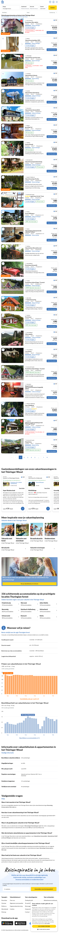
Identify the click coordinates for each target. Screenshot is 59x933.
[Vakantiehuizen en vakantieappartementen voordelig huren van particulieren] (2, 2)
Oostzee (3, 903)
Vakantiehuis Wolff (52, 836)
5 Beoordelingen (36, 25)
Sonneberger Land (36, 825)
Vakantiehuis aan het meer (32, 57)
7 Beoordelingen (36, 285)
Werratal (11, 807)
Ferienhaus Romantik (31, 265)
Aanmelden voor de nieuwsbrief (44, 889)
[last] (47, 457)
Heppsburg (28, 442)
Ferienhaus (28, 317)
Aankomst (23, 6)
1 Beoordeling (35, 78)
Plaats (4, 6)
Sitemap (3, 912)
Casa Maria (28, 351)
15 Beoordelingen (36, 337)
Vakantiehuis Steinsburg (32, 92)
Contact (27, 912)
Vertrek (32, 6)
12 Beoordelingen (36, 113)
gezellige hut (28, 127)
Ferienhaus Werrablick (31, 22)
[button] (57, 2)
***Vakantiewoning (30, 299)
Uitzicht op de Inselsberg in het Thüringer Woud (34, 423)
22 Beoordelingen (36, 95)
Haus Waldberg (29, 405)
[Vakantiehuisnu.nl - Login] (53, 2)
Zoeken (52, 7)
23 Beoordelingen (36, 216)
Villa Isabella (28, 334)
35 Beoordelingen (36, 164)
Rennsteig (49, 805)
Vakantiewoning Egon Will (32, 40)
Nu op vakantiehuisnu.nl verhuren (29, 583)
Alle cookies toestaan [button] (44, 926)
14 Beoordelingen (36, 320)
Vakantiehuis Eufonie (31, 75)
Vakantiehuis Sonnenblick (32, 110)
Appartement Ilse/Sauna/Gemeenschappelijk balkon (34, 387)
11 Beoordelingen (36, 427)
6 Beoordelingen (36, 199)
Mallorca (3, 906)
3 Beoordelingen (36, 60)
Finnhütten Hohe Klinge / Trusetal (35, 282)
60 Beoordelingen (36, 130)
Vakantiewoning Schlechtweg (33, 161)
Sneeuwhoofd (29, 144)
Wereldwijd (4, 909)
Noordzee (4, 900)
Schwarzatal (4, 807)
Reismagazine (29, 906)
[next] (43, 457)
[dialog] (44, 916)
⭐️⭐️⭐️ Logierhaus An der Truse (34, 196)
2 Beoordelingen (36, 43)
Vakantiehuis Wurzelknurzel (33, 248)
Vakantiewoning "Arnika (32, 179)
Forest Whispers (30, 213)
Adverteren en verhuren (50, 900)
